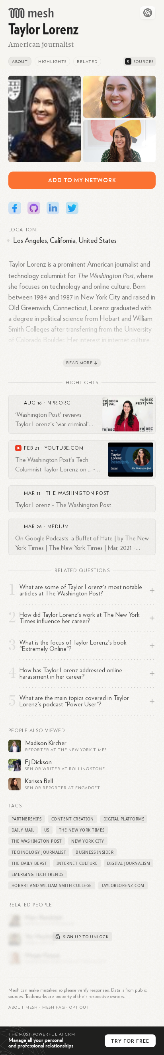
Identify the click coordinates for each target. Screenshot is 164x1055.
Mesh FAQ (53, 1007)
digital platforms (123, 819)
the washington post (37, 841)
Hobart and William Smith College (52, 885)
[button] (53, 1007)
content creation (72, 819)
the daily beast (29, 863)
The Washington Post (77, 493)
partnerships (27, 819)
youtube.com (64, 448)
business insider (94, 852)
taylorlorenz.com (123, 885)
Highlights (52, 62)
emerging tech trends (38, 874)
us (46, 830)
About (20, 62)
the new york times (82, 830)
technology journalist (39, 852)
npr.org (59, 403)
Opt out (79, 1007)
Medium (58, 526)
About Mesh (23, 1007)
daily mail (23, 830)
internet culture (77, 863)
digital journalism (128, 863)
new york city (87, 841)
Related (87, 62)
